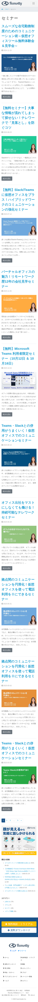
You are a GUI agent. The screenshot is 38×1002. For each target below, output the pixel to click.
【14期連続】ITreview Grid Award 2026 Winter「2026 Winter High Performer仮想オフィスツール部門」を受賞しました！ (20, 871)
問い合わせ (31, 995)
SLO (27, 993)
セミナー (7, 908)
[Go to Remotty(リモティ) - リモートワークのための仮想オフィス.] (2, 9)
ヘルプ (7, 981)
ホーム (7, 957)
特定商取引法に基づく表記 (14, 990)
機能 (23, 964)
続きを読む (7, 97)
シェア (13, 951)
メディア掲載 (9, 911)
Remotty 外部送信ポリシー (16, 993)
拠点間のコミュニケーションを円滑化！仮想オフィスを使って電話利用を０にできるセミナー (18, 589)
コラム (7, 905)
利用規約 (27, 990)
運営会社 (23, 995)
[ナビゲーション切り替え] (33, 3)
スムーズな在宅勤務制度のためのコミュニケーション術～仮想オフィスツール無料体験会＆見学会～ (18, 36)
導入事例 (7, 968)
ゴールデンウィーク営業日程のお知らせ (17, 863)
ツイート (22, 951)
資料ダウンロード (20, 930)
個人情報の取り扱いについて (10, 995)
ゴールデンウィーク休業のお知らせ (16, 891)
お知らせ (7, 901)
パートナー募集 (27, 976)
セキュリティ (26, 968)
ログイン (25, 981)
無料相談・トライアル (20, 924)
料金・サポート (9, 972)
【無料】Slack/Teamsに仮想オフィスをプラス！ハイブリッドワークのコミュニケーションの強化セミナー (18, 199)
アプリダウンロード (11, 976)
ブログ (24, 972)
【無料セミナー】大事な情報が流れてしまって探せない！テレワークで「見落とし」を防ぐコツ (18, 117)
